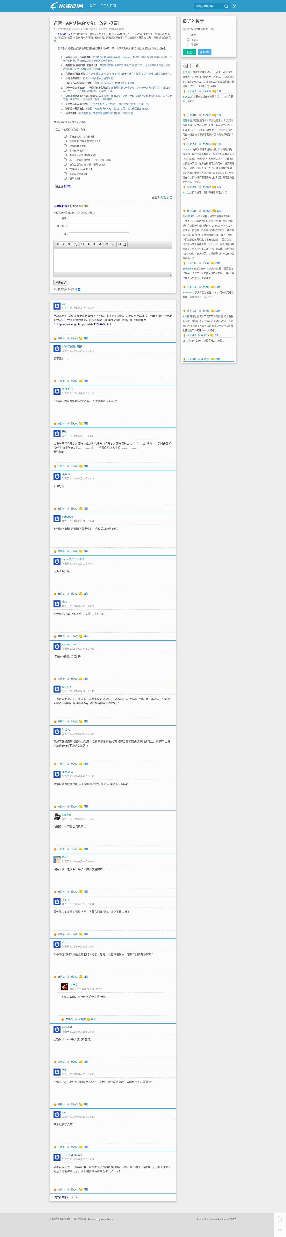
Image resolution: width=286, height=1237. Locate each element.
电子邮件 (62, 226)
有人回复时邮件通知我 (65, 289)
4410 (65, 303)
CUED (233, 1219)
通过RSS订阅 (234, 6)
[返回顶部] (280, 1231)
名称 (65, 218)
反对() (74, 338)
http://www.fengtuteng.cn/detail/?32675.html (84, 324)
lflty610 (186, 96)
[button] (58, 244)
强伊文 (109, 29)
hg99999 (67, 516)
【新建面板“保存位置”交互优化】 (84, 141)
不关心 (194, 40)
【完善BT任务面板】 (78, 146)
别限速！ (187, 72)
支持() (61, 338)
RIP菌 (186, 316)
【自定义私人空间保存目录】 (82, 155)
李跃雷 (66, 474)
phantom (187, 149)
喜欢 (193, 35)
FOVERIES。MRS (192, 216)
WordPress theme (208, 1219)
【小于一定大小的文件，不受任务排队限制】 (90, 160)
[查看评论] (280, 1219)
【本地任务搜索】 (76, 150)
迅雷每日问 (108, 6)
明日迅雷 (166, 197)
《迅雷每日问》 (65, 34)
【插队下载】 (74, 178)
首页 (92, 6)
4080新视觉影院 (72, 346)
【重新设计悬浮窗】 (77, 174)
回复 (85, 338)
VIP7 (185, 340)
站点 (65, 234)
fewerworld (188, 292)
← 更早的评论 (59, 1197)
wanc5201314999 (73, 559)
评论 (119, 29)
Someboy (188, 268)
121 (185, 192)
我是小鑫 (187, 120)
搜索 (226, 6)
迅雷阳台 (66, 6)
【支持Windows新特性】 (80, 169)
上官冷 (66, 899)
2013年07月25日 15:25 (66, 29)
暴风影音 (61, 206)
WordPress (107, 1219)
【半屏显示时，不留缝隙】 (81, 136)
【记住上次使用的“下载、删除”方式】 (86, 164)
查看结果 (65, 186)
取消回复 (83, 206)
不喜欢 (194, 44)
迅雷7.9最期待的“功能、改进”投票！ (88, 23)
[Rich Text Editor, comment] (113, 260)
